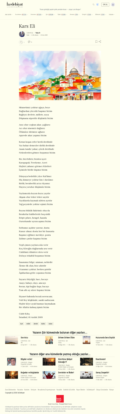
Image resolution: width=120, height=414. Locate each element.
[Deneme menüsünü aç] (42, 14)
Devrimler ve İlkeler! (66, 372)
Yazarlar (20, 390)
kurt (21, 324)
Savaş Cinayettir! (102, 372)
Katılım (26, 390)
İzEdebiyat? (91, 390)
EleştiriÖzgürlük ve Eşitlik (26, 363)
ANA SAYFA (8, 14)
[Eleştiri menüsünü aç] (92, 14)
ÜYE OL (105, 5)
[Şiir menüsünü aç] (54, 14)
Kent (28, 35)
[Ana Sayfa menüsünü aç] (12, 14)
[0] (21, 42)
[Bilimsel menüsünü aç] (106, 14)
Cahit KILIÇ (30, 33)
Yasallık (59, 390)
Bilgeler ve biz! (26, 359)
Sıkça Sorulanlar (102, 390)
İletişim (33, 390)
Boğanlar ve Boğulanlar (30, 372)
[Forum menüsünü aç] (114, 14)
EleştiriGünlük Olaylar (101, 376)
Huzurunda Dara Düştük (105, 337)
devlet (36, 324)
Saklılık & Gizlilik (69, 390)
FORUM (111, 14)
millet (28, 324)
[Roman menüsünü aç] (79, 14)
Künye (111, 390)
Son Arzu (24, 337)
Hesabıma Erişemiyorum (46, 390)
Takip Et (37, 33)
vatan (50, 324)
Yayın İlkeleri (80, 390)
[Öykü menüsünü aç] (67, 14)
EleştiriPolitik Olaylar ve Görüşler (66, 366)
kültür (43, 324)
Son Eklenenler (10, 390)
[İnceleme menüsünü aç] (27, 14)
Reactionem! (100, 359)
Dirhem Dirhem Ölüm (66, 337)
